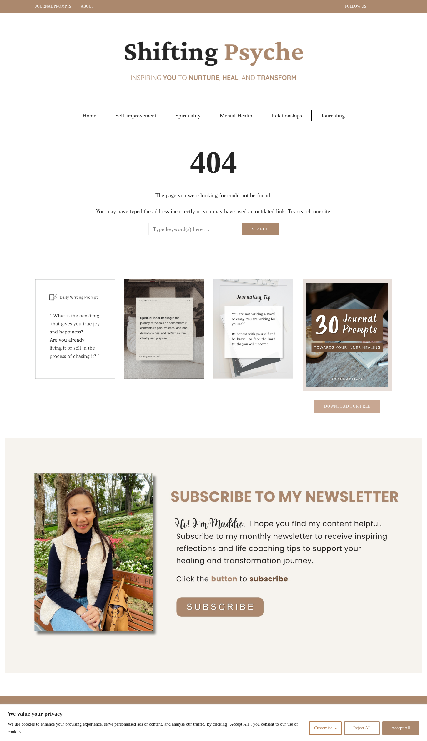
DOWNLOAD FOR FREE (347, 406)
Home (89, 115)
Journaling (333, 115)
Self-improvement (135, 115)
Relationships (286, 115)
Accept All (400, 728)
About (87, 6)
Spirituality (188, 115)
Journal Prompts (53, 6)
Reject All (362, 728)
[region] (213, 722)
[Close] (420, 709)
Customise (323, 728)
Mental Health (236, 115)
